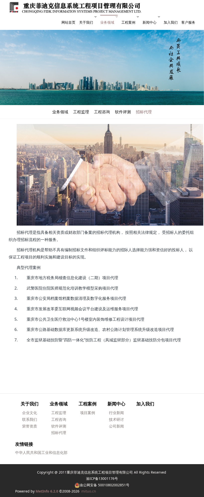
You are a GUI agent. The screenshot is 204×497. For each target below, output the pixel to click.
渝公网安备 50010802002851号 (104, 485)
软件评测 (123, 112)
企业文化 (29, 412)
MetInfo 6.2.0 (47, 491)
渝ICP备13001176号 (102, 478)
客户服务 (188, 22)
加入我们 (171, 22)
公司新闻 (116, 426)
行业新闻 (116, 412)
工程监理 (81, 112)
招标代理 (144, 112)
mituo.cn (88, 491)
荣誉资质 (29, 426)
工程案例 (128, 22)
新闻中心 (149, 22)
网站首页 (68, 22)
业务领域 (107, 22)
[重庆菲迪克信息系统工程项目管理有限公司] (75, 7)
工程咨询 (102, 112)
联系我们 (29, 419)
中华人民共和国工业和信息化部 (41, 452)
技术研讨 (116, 419)
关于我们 (86, 22)
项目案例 (87, 412)
